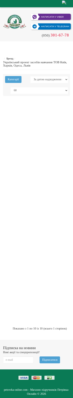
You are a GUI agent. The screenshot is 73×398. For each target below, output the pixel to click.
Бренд (9, 58)
